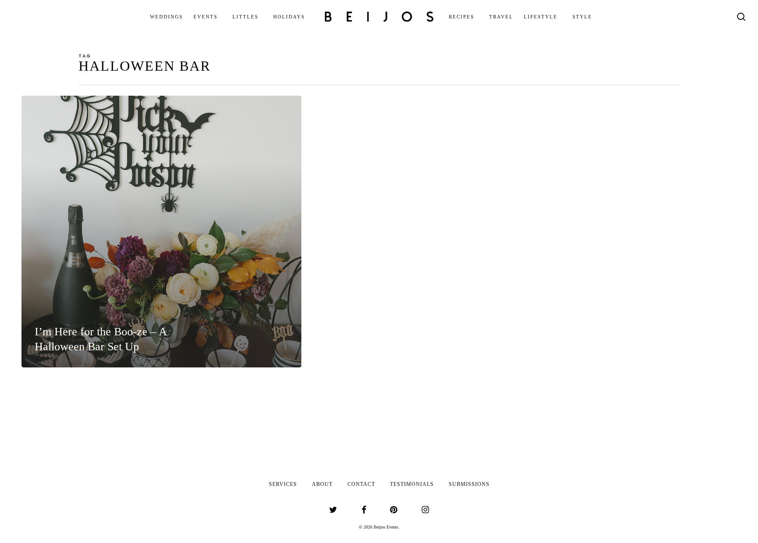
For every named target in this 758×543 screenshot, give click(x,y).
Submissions (469, 484)
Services (283, 484)
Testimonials (412, 484)
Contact (361, 484)
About (322, 484)
